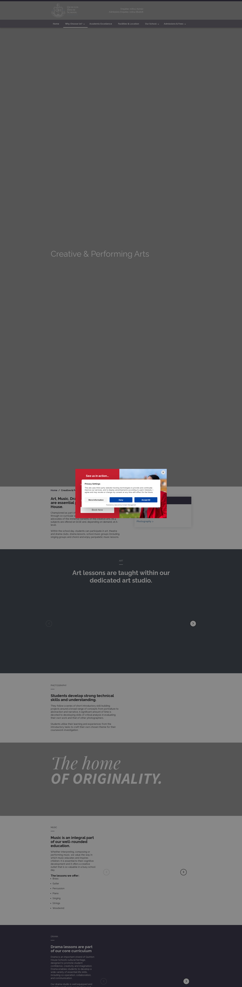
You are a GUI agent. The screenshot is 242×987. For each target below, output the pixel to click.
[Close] (163, 472)
